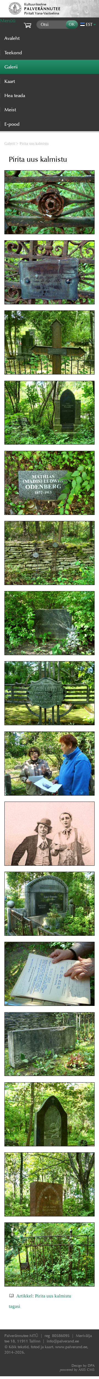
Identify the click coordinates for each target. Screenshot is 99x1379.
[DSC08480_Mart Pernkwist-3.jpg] (49, 272)
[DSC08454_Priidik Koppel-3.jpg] (49, 693)
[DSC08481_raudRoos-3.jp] (49, 202)
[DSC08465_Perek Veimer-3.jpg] (49, 1044)
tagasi (14, 1306)
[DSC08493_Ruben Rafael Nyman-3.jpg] (49, 1114)
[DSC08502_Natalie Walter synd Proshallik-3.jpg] (49, 342)
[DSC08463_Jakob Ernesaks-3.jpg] (49, 904)
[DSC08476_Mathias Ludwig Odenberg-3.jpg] (49, 483)
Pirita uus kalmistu (34, 143)
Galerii (9, 143)
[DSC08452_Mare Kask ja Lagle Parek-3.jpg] (49, 763)
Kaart (9, 81)
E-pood (12, 124)
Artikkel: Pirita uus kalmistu (43, 1296)
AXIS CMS (77, 1370)
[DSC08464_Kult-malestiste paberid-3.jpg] (49, 974)
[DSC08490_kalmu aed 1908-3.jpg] (49, 1254)
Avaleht (12, 38)
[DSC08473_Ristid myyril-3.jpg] (49, 553)
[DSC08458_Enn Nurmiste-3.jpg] (49, 623)
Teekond (13, 53)
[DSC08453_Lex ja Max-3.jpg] (49, 834)
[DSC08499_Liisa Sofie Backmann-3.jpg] (49, 1184)
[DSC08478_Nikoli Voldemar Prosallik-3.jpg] (49, 412)
